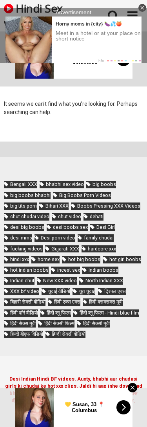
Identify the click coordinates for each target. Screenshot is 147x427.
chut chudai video (29, 216)
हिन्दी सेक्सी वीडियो (68, 334)
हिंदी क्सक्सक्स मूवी (106, 302)
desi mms (21, 238)
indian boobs (103, 270)
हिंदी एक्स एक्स (67, 302)
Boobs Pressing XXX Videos (108, 206)
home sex (49, 259)
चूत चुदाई (87, 291)
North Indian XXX (104, 280)
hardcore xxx (102, 249)
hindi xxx (19, 259)
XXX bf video (24, 291)
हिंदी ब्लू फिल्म (59, 313)
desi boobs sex (70, 227)
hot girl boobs (125, 259)
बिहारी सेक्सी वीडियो (27, 302)
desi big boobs (27, 227)
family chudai (99, 238)
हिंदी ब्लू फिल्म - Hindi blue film (109, 313)
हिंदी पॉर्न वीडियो (24, 313)
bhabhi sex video (65, 184)
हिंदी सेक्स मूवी (23, 323)
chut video (69, 216)
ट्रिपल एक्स (115, 291)
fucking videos (26, 249)
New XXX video (60, 280)
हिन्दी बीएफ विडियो (26, 334)
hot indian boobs (29, 270)
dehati (96, 216)
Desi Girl (105, 227)
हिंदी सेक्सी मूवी (96, 323)
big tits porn (23, 206)
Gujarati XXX (65, 249)
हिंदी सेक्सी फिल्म (59, 323)
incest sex (68, 270)
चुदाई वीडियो (59, 291)
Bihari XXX (57, 206)
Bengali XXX (23, 184)
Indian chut (22, 280)
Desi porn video (58, 238)
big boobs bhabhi (30, 195)
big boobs (104, 184)
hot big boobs (84, 259)
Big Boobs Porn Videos (85, 195)
